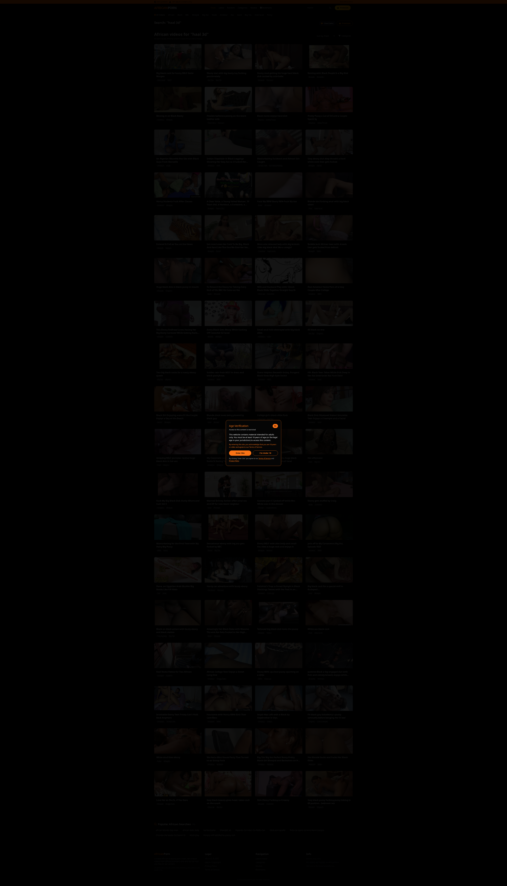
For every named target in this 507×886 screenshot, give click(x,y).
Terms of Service (265, 458)
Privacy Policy (234, 461)
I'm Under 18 (265, 453)
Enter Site (240, 453)
